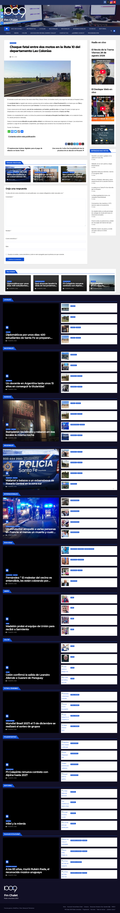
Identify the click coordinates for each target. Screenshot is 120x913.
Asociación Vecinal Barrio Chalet (43, 33)
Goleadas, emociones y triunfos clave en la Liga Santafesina (89, 697)
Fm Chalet (11, 20)
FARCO (8, 33)
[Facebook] (2, 13)
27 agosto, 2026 (13, 288)
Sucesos (92, 29)
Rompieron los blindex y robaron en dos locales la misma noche (91, 330)
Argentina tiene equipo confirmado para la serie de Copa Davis (90, 746)
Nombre (8, 230)
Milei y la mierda (16, 823)
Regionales (65, 29)
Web (7, 246)
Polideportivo (66, 281)
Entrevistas (31, 29)
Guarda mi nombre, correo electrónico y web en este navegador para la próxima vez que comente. (36, 254)
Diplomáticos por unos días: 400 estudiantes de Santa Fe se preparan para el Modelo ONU (28, 338)
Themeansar (31, 908)
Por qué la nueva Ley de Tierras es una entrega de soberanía (90, 815)
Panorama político (39, 281)
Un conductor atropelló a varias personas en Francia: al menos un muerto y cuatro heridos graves (31, 532)
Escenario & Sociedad (11, 866)
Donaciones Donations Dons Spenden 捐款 (100, 906)
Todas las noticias (101, 909)
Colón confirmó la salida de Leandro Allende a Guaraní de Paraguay (28, 676)
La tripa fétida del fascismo (79, 794)
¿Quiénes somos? (78, 33)
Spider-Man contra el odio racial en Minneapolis (85, 524)
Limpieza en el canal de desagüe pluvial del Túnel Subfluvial (90, 319)
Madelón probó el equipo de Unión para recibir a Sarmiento (30, 628)
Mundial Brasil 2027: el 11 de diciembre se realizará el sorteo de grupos (31, 725)
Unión (16, 33)
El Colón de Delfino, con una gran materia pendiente (87, 681)
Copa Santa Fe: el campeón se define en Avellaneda (87, 718)
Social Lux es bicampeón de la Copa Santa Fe (85, 707)
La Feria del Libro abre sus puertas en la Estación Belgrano (89, 875)
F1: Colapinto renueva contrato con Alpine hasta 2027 (73, 285)
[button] (111, 31)
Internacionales (79, 29)
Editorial (102, 29)
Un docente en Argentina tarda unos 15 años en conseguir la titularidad (30, 385)
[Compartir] (2, 23)
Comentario (9, 197)
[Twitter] (2, 16)
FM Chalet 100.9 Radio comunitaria (73, 909)
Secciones (92, 909)
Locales (42, 29)
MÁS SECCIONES (16, 29)
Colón (24, 33)
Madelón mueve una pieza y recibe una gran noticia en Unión (90, 600)
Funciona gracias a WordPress (11, 908)
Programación (93, 33)
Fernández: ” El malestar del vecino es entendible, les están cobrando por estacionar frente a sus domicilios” (29, 580)
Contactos (64, 33)
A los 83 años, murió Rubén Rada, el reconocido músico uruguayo (27, 871)
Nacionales (53, 29)
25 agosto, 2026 (12, 729)
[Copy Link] (2, 20)
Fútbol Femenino (10, 720)
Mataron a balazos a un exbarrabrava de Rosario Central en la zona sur (30, 482)
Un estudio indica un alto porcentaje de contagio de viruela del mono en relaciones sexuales (102, 213)
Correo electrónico (11, 238)
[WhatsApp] (2, 10)
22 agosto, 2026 (12, 583)
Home (64, 906)
